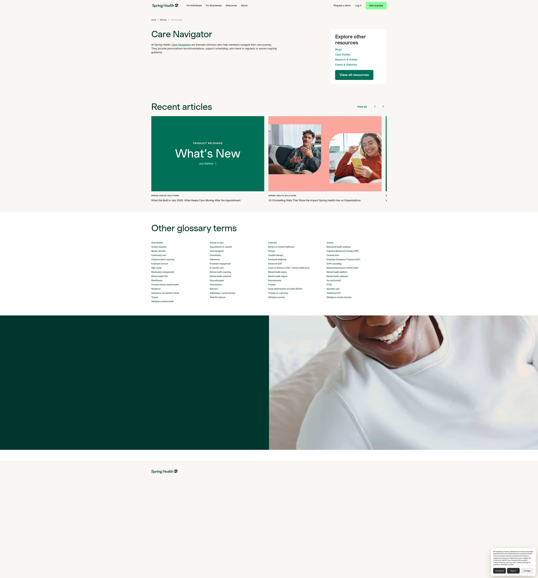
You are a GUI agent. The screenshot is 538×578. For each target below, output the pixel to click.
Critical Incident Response (245, 523)
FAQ (318, 543)
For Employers (198, 510)
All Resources (322, 505)
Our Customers (281, 510)
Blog (318, 510)
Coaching (155, 515)
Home (153, 20)
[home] (165, 6)
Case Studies (342, 54)
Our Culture (362, 510)
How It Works (157, 526)
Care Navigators (181, 44)
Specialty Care (240, 505)
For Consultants (199, 526)
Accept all (499, 570)
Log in (358, 5)
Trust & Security (364, 531)
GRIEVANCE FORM (365, 536)
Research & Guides (346, 59)
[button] (194, 5)
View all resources (354, 75)
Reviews (319, 538)
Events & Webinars (346, 64)
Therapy (155, 505)
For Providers (198, 531)
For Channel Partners (202, 521)
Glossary (163, 20)
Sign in (154, 563)
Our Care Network (283, 521)
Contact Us (362, 526)
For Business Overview (202, 505)
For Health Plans (199, 515)
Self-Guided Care (159, 521)
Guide (236, 528)
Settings (527, 570)
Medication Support (160, 510)
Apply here (185, 563)
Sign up (163, 563)
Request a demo (342, 5)
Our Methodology (283, 515)
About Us (361, 505)
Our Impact (280, 505)
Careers (360, 521)
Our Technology (282, 526)
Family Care (239, 510)
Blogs (338, 49)
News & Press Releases (367, 515)
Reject (513, 570)
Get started (376, 5)
